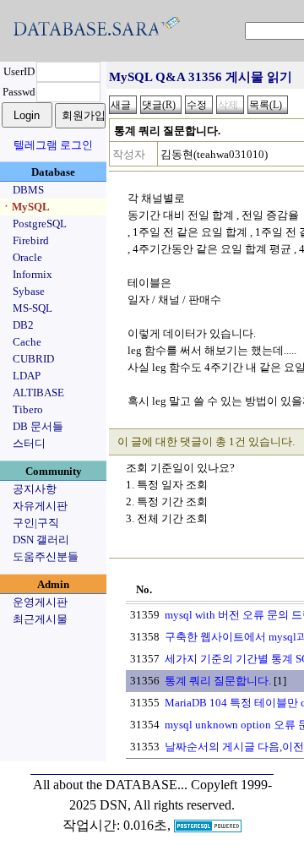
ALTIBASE (38, 392)
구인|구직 (36, 522)
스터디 (29, 443)
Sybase (29, 291)
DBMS (28, 189)
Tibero (28, 409)
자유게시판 (40, 505)
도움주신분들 (46, 556)
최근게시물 (40, 619)
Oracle (27, 257)
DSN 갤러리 (41, 539)
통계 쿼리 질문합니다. (218, 680)
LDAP (27, 375)
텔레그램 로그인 (53, 145)
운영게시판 (40, 602)
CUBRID (33, 358)
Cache (27, 341)
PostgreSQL (40, 223)
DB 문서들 (38, 426)
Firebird (31, 240)
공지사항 (35, 489)
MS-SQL (32, 308)
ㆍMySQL (25, 206)
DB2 (23, 325)
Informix (32, 274)
